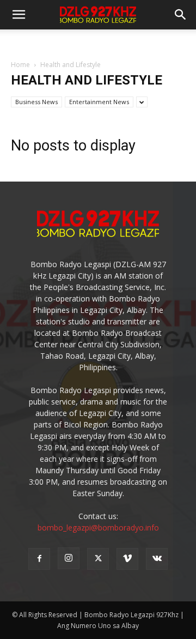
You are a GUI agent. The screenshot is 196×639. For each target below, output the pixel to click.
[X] (98, 559)
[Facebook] (39, 559)
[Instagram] (68, 558)
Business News (36, 102)
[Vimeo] (127, 559)
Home (20, 64)
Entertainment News (99, 102)
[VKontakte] (157, 559)
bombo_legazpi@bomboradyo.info (98, 527)
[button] (181, 14)
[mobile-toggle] (18, 14)
